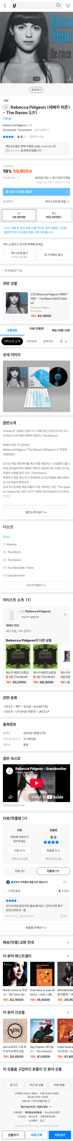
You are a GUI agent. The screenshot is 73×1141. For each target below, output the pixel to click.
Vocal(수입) (41, 706)
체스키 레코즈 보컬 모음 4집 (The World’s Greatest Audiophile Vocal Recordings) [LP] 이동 (45, 664)
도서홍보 (33, 1120)
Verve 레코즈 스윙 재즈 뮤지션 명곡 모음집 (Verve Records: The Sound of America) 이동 (15, 1038)
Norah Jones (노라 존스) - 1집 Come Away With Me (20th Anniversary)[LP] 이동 (15, 982)
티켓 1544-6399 (49, 1093)
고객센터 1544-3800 (25, 1093)
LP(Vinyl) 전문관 (26, 711)
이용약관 (17, 1112)
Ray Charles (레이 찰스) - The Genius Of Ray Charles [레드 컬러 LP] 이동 (42, 1038)
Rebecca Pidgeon (14, 125)
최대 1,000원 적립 (56, 201)
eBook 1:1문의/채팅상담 (34, 1100)
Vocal (27, 706)
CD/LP (8, 706)
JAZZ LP (44, 711)
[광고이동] (58, 5)
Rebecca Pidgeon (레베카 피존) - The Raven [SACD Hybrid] (36, 305)
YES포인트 (9, 178)
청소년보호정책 (52, 1112)
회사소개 (33, 1116)
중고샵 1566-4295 (38, 1096)
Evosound (9, 130)
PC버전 (22, 1116)
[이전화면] (5, 5)
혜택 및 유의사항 (20, 858)
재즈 (18, 706)
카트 (68, 6)
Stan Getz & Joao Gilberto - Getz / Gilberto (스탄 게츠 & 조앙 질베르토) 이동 (42, 982)
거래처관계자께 (47, 1116)
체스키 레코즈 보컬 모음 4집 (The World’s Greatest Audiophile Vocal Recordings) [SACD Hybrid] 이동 (18, 664)
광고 (42, 1120)
